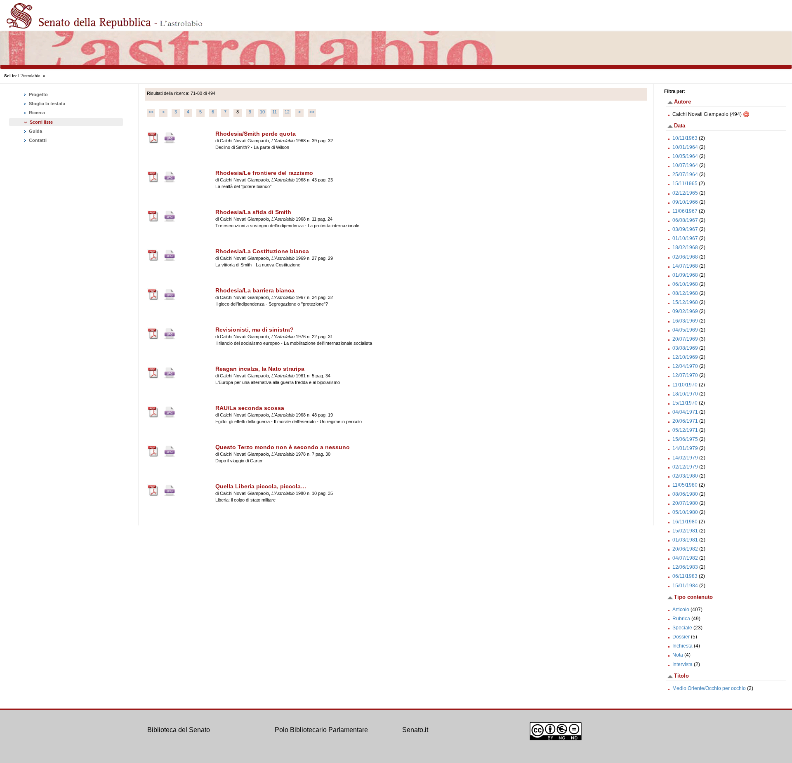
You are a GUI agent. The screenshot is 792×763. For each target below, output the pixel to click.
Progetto (38, 94)
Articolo (680, 609)
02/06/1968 (685, 257)
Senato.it (415, 729)
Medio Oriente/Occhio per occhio (709, 688)
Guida (35, 131)
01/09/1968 (685, 275)
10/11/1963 (685, 138)
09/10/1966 (685, 202)
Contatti (37, 140)
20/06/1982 (685, 549)
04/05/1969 (685, 330)
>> (311, 111)
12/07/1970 (685, 375)
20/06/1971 (685, 421)
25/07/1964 (685, 174)
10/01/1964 (685, 147)
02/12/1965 (685, 193)
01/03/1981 (685, 540)
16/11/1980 (685, 522)
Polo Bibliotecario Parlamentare (321, 729)
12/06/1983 (685, 567)
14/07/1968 (685, 266)
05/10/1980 (685, 512)
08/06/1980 (685, 494)
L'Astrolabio (29, 75)
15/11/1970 (685, 403)
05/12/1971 (685, 430)
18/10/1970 (685, 394)
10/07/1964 (685, 165)
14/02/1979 (685, 458)
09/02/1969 (685, 311)
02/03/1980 (685, 476)
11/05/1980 (685, 485)
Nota (677, 655)
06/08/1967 (685, 220)
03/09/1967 (685, 229)
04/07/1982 (685, 558)
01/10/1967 (685, 238)
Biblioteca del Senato (178, 729)
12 (287, 111)
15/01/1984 (685, 586)
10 (262, 111)
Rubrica (681, 619)
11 (274, 111)
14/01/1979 (685, 448)
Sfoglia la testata (46, 103)
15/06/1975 (685, 439)
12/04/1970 (685, 366)
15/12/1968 (685, 302)
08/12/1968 (685, 293)
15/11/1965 (685, 183)
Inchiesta (682, 646)
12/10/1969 (685, 357)
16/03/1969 (685, 321)
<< (150, 111)
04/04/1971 (685, 412)
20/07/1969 (685, 339)
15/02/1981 (685, 531)
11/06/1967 (685, 211)
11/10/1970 (685, 385)
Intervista (682, 664)
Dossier (681, 637)
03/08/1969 (685, 348)
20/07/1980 (685, 503)
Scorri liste (41, 122)
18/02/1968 (685, 247)
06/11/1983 (685, 576)
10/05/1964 (685, 156)
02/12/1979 (685, 467)
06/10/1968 (685, 284)
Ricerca (36, 112)
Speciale (682, 628)
